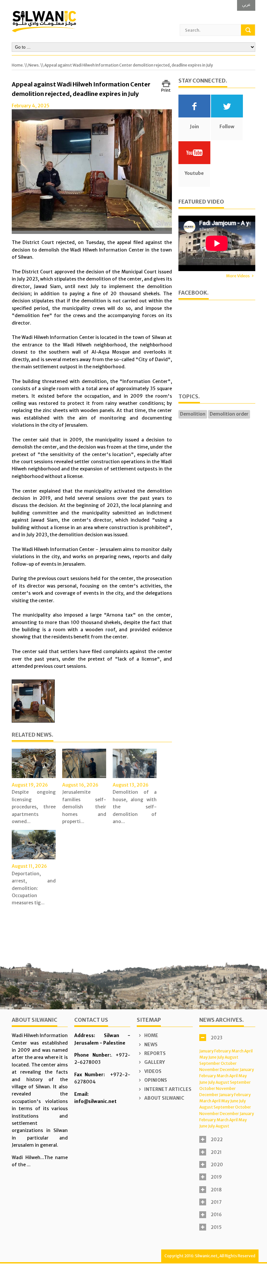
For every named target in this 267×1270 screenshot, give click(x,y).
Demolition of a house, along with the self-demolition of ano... (135, 806)
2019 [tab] (216, 1177)
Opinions (155, 1080)
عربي (246, 4)
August (231, 1057)
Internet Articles (167, 1089)
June (212, 1057)
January (206, 1050)
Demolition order (229, 414)
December (229, 1069)
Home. (18, 65)
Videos (152, 1071)
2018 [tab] (216, 1190)
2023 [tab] (216, 1038)
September (209, 1063)
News (150, 1045)
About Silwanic (163, 1098)
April (248, 1050)
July (220, 1057)
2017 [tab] (216, 1202)
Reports (154, 1053)
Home (150, 1035)
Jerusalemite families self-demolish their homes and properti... (84, 806)
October (229, 1063)
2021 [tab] (216, 1152)
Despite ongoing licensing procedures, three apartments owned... (34, 806)
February (222, 1050)
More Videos (238, 275)
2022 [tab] (217, 1139)
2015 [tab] (216, 1227)
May (203, 1057)
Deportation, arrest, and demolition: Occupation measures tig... (34, 888)
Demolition (192, 414)
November (209, 1069)
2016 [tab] (216, 1214)
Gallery (154, 1062)
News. (34, 65)
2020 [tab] (217, 1165)
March (238, 1050)
